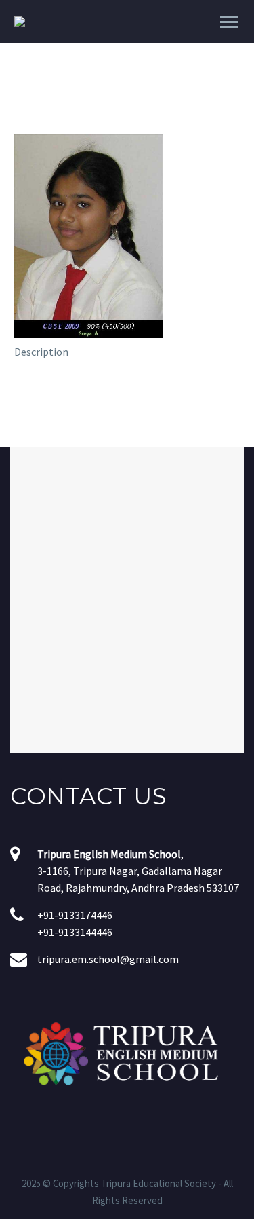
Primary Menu (229, 22)
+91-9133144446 (74, 932)
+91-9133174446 (74, 915)
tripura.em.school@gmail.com (108, 959)
